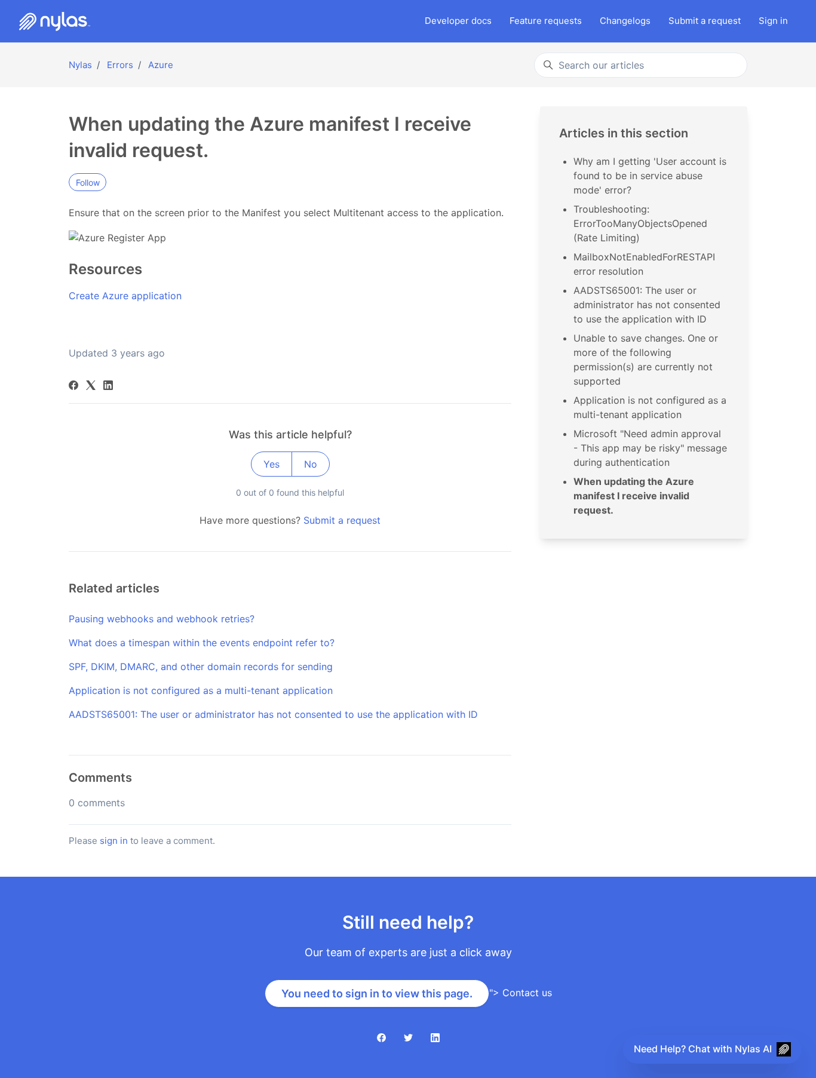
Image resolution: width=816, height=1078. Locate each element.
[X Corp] (91, 386)
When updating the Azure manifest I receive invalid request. (633, 495)
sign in (114, 840)
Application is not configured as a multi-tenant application (201, 690)
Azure (160, 64)
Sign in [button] (773, 20)
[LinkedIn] (108, 386)
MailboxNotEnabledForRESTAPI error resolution (644, 264)
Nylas (80, 64)
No (310, 464)
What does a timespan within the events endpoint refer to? (202, 643)
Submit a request (342, 520)
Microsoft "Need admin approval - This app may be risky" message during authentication (650, 448)
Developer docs (458, 20)
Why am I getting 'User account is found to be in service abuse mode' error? (649, 175)
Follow (88, 182)
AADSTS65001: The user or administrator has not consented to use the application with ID (273, 714)
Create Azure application (125, 296)
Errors (120, 64)
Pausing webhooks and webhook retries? (161, 619)
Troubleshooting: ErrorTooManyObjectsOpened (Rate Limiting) (640, 223)
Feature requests (546, 20)
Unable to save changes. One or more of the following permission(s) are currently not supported (645, 359)
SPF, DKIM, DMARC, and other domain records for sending (201, 666)
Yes (271, 464)
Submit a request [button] (704, 20)
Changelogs (625, 20)
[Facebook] (73, 386)
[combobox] (640, 65)
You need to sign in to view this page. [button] (377, 993)
